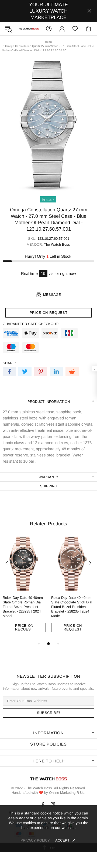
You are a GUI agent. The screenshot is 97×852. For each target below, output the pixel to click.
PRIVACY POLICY (35, 840)
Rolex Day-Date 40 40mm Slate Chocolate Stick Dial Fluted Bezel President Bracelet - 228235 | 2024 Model (71, 607)
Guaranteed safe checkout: (31, 324)
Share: (9, 363)
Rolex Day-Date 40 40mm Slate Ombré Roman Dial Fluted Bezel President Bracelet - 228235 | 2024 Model (23, 607)
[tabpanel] (24, 588)
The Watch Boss (28, 29)
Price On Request (24, 627)
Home (48, 41)
